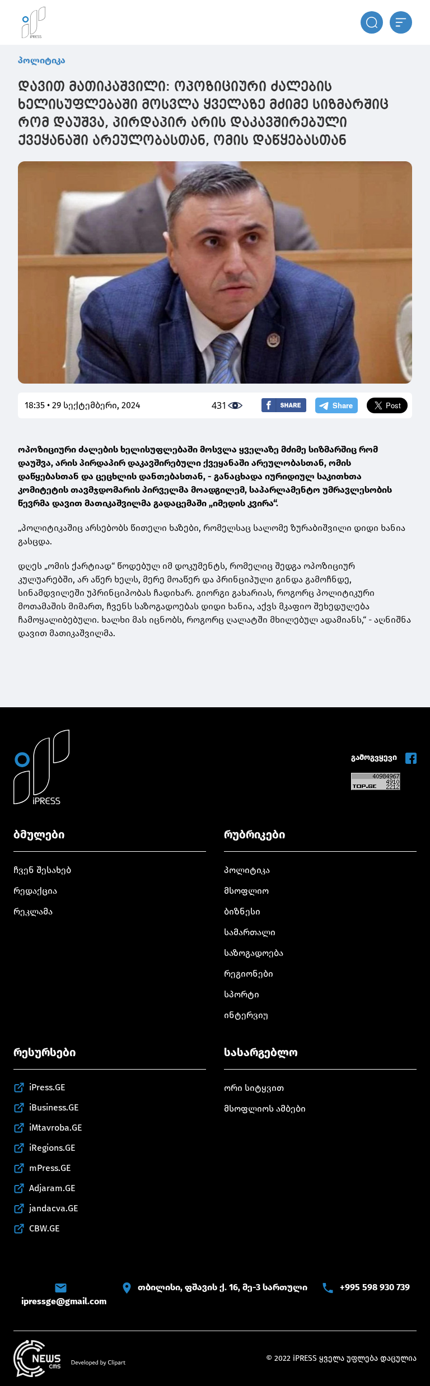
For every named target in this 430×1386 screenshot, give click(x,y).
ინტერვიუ (246, 1015)
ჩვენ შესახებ (42, 870)
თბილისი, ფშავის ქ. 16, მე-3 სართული (222, 1287)
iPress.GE (47, 1087)
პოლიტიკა (42, 60)
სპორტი (241, 994)
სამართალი (249, 932)
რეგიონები (248, 973)
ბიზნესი (242, 911)
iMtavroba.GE (55, 1127)
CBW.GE (44, 1228)
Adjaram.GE (52, 1188)
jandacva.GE (53, 1208)
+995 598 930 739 (375, 1287)
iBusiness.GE (54, 1107)
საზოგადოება (253, 953)
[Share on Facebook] (284, 405)
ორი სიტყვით (254, 1087)
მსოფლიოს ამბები (265, 1108)
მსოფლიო (246, 890)
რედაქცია (35, 890)
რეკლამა (33, 911)
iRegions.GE (52, 1147)
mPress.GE (50, 1168)
